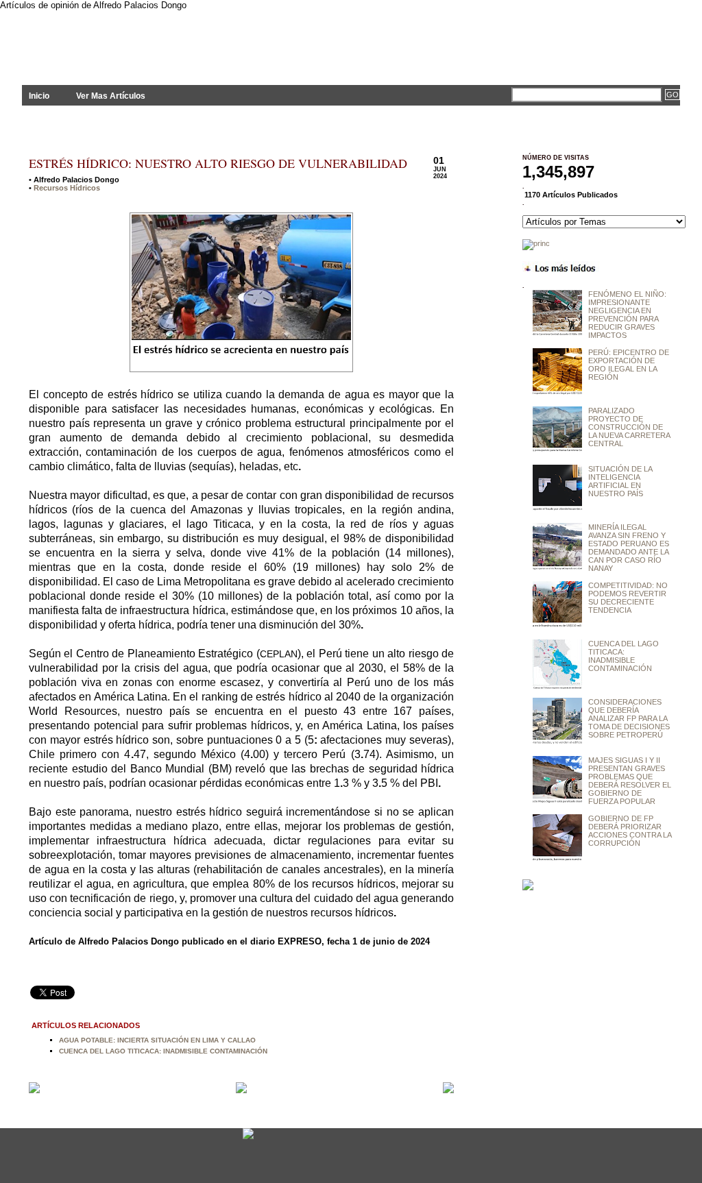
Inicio (39, 96)
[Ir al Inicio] (241, 1090)
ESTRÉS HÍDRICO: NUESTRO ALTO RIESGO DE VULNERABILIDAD (218, 163)
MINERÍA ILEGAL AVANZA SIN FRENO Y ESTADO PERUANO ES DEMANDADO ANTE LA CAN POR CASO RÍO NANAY (628, 547)
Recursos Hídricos (67, 188)
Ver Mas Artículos (110, 96)
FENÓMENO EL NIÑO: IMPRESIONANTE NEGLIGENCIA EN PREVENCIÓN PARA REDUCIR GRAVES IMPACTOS (627, 314)
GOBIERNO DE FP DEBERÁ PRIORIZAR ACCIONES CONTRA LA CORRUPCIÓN (629, 830)
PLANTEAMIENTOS (145, 39)
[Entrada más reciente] (34, 1088)
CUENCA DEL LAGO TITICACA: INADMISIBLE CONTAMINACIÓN (163, 1051)
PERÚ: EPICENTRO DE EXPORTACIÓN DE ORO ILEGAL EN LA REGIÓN (628, 364)
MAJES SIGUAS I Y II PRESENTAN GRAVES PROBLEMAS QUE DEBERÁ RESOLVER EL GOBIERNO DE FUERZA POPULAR (629, 780)
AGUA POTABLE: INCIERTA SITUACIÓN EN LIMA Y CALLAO (157, 1040)
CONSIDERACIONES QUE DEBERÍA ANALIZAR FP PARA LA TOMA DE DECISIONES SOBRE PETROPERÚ (629, 718)
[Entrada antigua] (448, 1088)
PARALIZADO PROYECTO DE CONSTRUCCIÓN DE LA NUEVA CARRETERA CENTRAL (629, 427)
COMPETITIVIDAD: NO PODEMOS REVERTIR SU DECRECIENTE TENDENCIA (628, 597)
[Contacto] (248, 1138)
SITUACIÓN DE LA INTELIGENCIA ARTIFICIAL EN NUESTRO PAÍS (620, 481)
